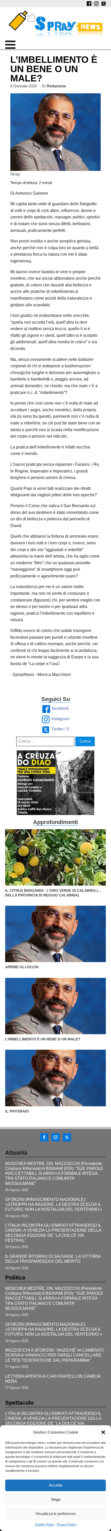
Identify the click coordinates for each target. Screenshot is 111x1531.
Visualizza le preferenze (55, 1513)
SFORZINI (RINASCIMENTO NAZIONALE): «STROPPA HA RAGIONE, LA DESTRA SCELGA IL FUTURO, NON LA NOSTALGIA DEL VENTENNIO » (53, 1204)
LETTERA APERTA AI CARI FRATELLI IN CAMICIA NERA (53, 1378)
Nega (55, 1499)
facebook (60, 708)
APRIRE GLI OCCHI (21, 967)
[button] (103, 1432)
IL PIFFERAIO (17, 1111)
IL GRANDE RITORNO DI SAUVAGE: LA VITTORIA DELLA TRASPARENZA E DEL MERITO (53, 1258)
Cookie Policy (44, 1524)
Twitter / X (60, 729)
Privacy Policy (66, 1524)
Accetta (55, 1485)
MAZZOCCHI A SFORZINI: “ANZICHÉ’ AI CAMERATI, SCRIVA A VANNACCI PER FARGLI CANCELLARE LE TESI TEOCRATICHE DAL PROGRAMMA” (55, 1355)
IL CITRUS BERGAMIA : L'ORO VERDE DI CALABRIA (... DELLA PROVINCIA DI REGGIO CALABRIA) (53, 892)
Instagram (60, 719)
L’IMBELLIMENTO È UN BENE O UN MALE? (42, 1039)
